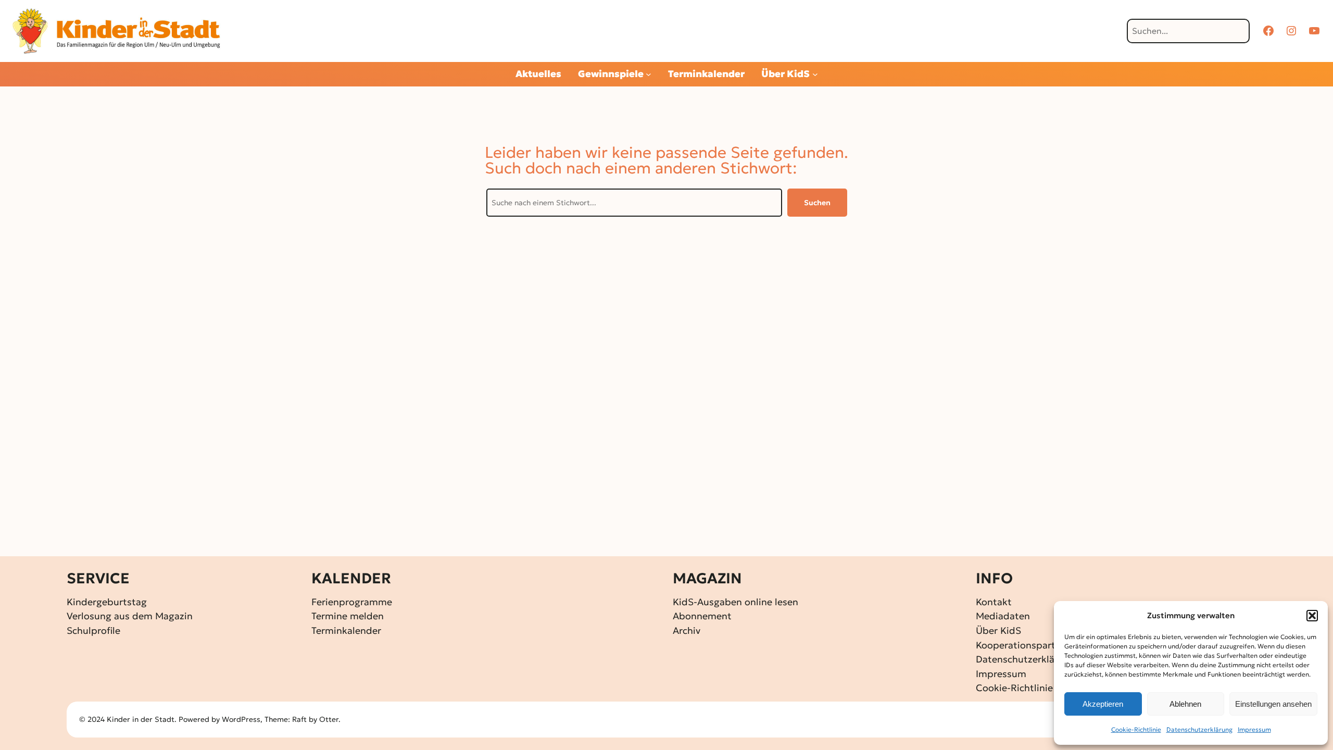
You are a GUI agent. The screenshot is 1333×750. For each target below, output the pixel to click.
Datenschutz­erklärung (1199, 729)
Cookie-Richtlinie (1136, 729)
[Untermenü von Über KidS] (815, 74)
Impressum (1254, 729)
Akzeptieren (1103, 703)
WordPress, (243, 719)
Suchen (817, 202)
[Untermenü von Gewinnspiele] (648, 74)
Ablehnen (1185, 703)
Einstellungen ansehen (1273, 703)
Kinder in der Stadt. (142, 719)
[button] (1312, 615)
